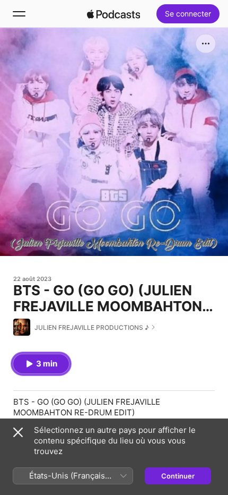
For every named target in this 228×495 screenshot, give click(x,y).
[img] (113, 13)
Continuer (178, 476)
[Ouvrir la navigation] (19, 13)
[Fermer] (18, 432)
